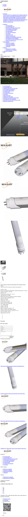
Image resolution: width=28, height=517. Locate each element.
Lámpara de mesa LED (20, 18)
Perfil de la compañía (10, 43)
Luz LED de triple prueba (11, 30)
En (1, 57)
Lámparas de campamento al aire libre (11, 19)
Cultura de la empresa (10, 44)
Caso (4, 52)
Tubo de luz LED (11, 18)
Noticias (5, 47)
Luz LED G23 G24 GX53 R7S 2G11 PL (16, 20)
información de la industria (11, 50)
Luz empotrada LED (14, 14)
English (4, 4)
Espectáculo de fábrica (10, 45)
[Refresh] (12, 336)
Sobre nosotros (6, 41)
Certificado (8, 46)
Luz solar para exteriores (21, 17)
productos (5, 13)
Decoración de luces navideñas (12, 38)
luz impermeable (12, 17)
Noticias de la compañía (11, 48)
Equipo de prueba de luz (8, 21)
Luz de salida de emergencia (15, 16)
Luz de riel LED (6, 14)
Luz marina (5, 18)
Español (4, 5)
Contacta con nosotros (7, 51)
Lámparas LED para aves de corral (13, 27)
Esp (3, 57)
